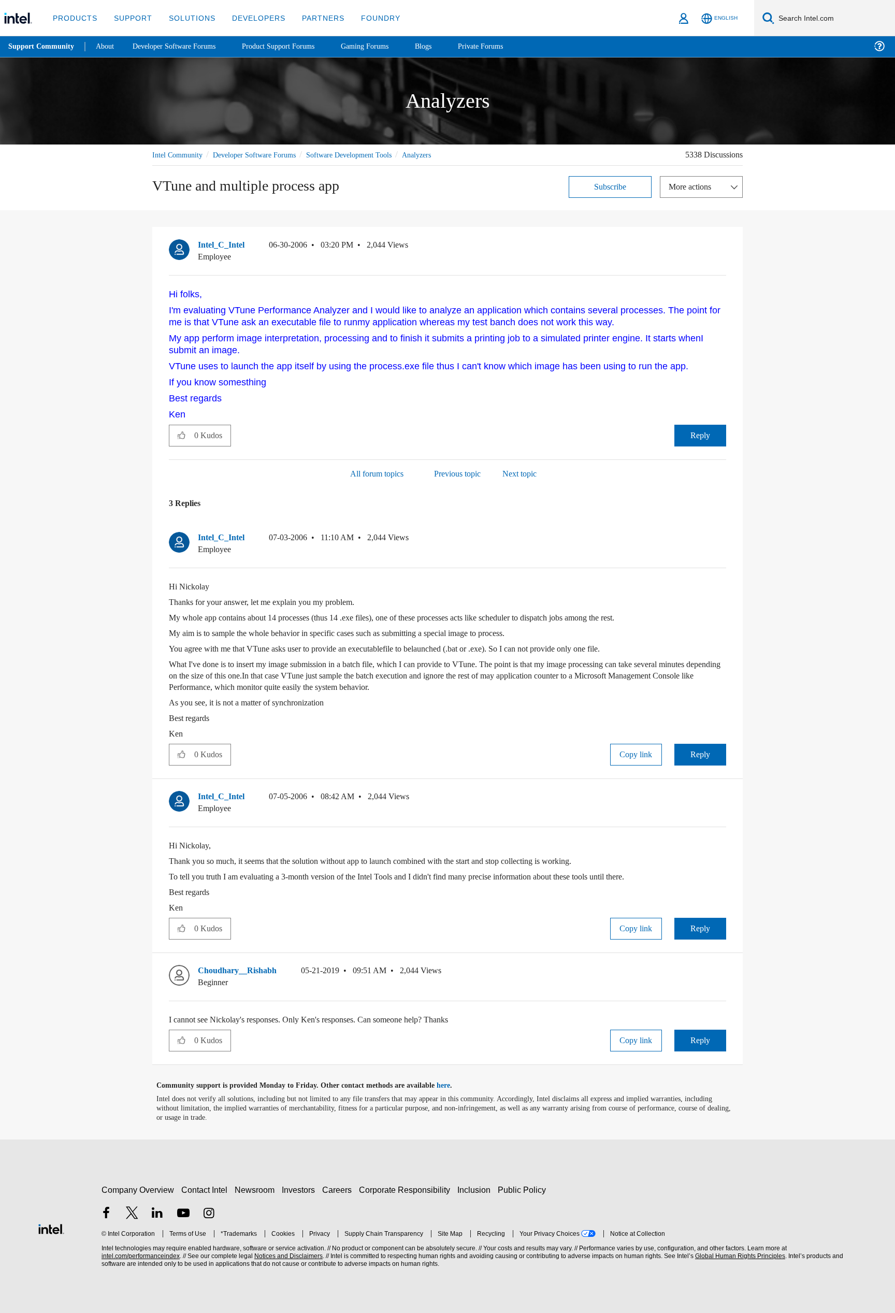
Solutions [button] (187, 17)
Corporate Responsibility (406, 1185)
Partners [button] (313, 17)
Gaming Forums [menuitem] (383, 46)
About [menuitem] (108, 46)
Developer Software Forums (263, 154)
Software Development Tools (367, 154)
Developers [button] (251, 17)
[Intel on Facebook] (106, 1209)
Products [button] (74, 17)
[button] (722, 247)
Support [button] (130, 17)
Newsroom (257, 1185)
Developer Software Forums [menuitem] (181, 46)
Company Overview (138, 1185)
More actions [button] (692, 186)
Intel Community (179, 154)
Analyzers (442, 154)
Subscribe (610, 186)
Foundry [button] (368, 17)
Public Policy (523, 1185)
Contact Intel (205, 1185)
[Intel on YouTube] (183, 1209)
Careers (339, 1185)
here (452, 1080)
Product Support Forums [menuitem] (293, 46)
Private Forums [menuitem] (503, 46)
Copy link (636, 749)
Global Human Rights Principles (738, 1251)
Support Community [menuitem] (42, 46)
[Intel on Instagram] (209, 1209)
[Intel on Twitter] (132, 1209)
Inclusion (476, 1185)
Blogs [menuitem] (444, 46)
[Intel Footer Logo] (51, 1223)
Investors (300, 1185)
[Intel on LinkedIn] (157, 1209)
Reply (700, 430)
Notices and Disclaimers (287, 1251)
